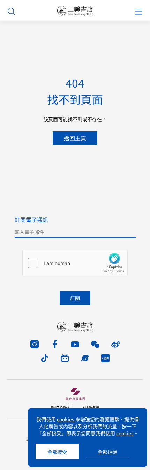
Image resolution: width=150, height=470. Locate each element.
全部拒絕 (107, 451)
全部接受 (57, 451)
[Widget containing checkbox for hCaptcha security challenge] (75, 263)
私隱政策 (91, 407)
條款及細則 (61, 407)
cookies (65, 419)
